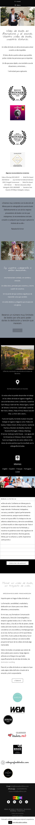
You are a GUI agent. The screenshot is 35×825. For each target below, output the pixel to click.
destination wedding (8, 662)
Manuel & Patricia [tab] (8, 499)
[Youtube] (20, 801)
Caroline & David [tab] (8, 550)
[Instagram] (14, 801)
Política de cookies (17, 816)
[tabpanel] (17, 522)
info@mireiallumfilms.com (20, 786)
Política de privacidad (17, 813)
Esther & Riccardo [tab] (9, 546)
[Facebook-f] (8, 801)
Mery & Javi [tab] (5, 554)
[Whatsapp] (26, 801)
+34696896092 (21, 789)
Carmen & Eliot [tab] (7, 557)
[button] (17, 16)
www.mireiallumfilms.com (17, 791)
